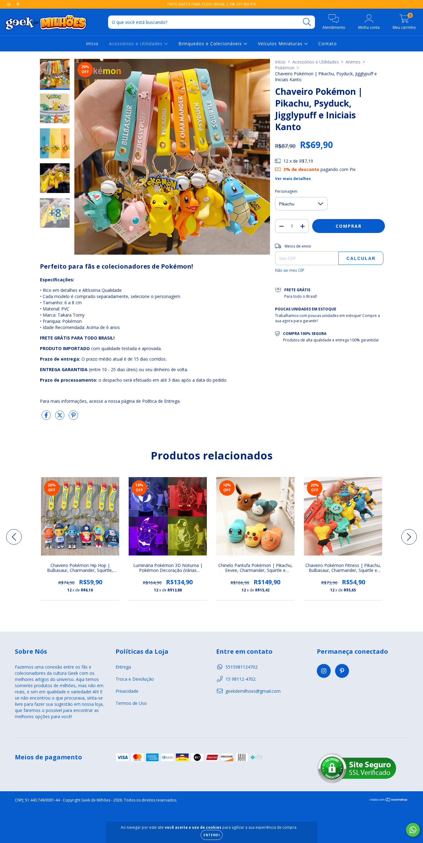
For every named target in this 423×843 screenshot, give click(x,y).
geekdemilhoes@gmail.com (253, 691)
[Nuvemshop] (388, 800)
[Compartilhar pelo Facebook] (46, 417)
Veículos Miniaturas (281, 43)
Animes (353, 62)
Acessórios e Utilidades (136, 43)
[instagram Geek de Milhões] (9, 4)
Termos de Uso (131, 703)
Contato (327, 43)
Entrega (123, 667)
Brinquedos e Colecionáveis (210, 43)
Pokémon (284, 68)
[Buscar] (307, 22)
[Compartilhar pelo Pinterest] (73, 417)
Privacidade (127, 691)
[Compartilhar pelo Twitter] (60, 417)
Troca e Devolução (135, 679)
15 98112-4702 (240, 679)
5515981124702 (241, 667)
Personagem (286, 191)
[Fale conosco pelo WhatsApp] (413, 830)
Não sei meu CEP (289, 270)
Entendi (211, 835)
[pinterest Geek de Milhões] (18, 4)
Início (92, 43)
